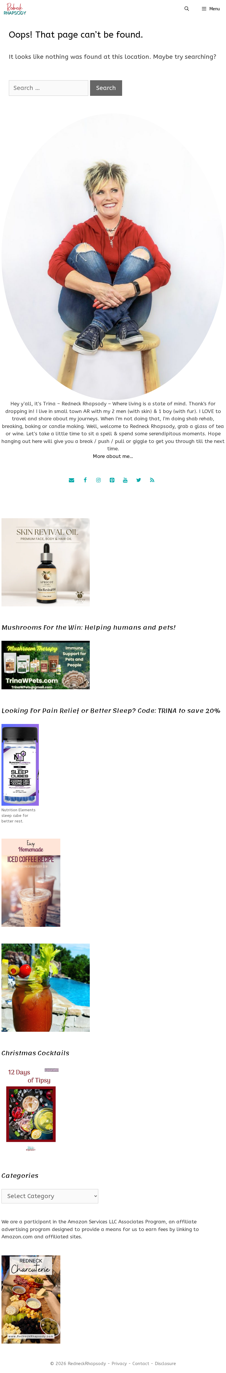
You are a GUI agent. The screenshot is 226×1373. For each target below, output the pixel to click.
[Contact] (71, 480)
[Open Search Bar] (186, 9)
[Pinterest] (111, 480)
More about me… (113, 456)
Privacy (119, 1363)
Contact (140, 1363)
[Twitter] (138, 480)
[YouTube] (125, 480)
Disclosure (165, 1363)
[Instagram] (98, 480)
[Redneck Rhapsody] (14, 9)
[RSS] (152, 480)
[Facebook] (85, 480)
